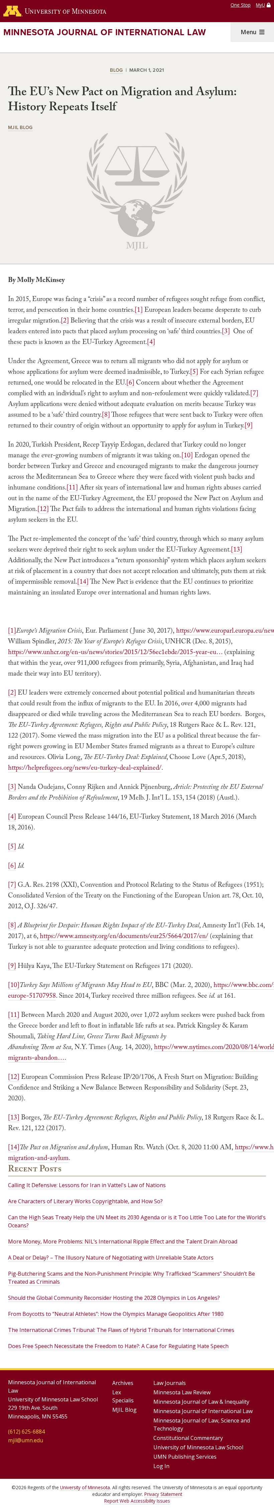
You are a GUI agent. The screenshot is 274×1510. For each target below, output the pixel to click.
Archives (122, 1383)
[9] (249, 425)
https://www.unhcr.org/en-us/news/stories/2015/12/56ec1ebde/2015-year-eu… (115, 651)
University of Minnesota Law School (198, 1447)
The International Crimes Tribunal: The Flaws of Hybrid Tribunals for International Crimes (121, 1330)
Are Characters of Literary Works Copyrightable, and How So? (85, 1201)
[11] (72, 487)
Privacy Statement (163, 1494)
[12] (43, 508)
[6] (130, 382)
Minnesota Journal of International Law (104, 32)
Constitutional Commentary (188, 1438)
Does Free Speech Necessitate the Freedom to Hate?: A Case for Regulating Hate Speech (118, 1346)
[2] (65, 320)
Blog (116, 69)
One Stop (241, 5)
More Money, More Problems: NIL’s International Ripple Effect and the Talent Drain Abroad (122, 1241)
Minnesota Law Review (182, 1392)
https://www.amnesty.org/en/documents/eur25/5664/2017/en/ (124, 935)
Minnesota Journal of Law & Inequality (201, 1401)
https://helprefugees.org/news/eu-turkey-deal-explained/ (84, 767)
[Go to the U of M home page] (54, 11)
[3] (226, 331)
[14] (83, 581)
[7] (254, 393)
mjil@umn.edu (25, 1440)
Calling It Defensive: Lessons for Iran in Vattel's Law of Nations (87, 1185)
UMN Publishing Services (185, 1456)
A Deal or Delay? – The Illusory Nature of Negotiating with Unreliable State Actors (111, 1257)
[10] (187, 455)
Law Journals (169, 1383)
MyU (260, 5)
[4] (151, 341)
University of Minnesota (85, 1487)
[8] (106, 414)
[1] (139, 309)
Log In (161, 1466)
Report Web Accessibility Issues (137, 1501)
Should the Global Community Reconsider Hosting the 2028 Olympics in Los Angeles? (114, 1297)
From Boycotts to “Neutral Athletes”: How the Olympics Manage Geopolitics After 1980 (116, 1314)
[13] (236, 549)
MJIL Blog (20, 127)
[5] (194, 371)
